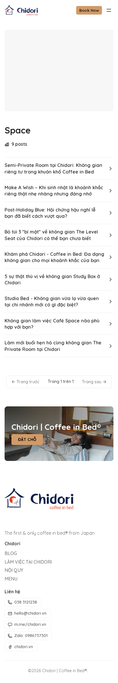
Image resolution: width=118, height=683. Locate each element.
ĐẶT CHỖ (27, 439)
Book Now (89, 10)
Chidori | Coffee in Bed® (64, 670)
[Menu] (108, 10)
